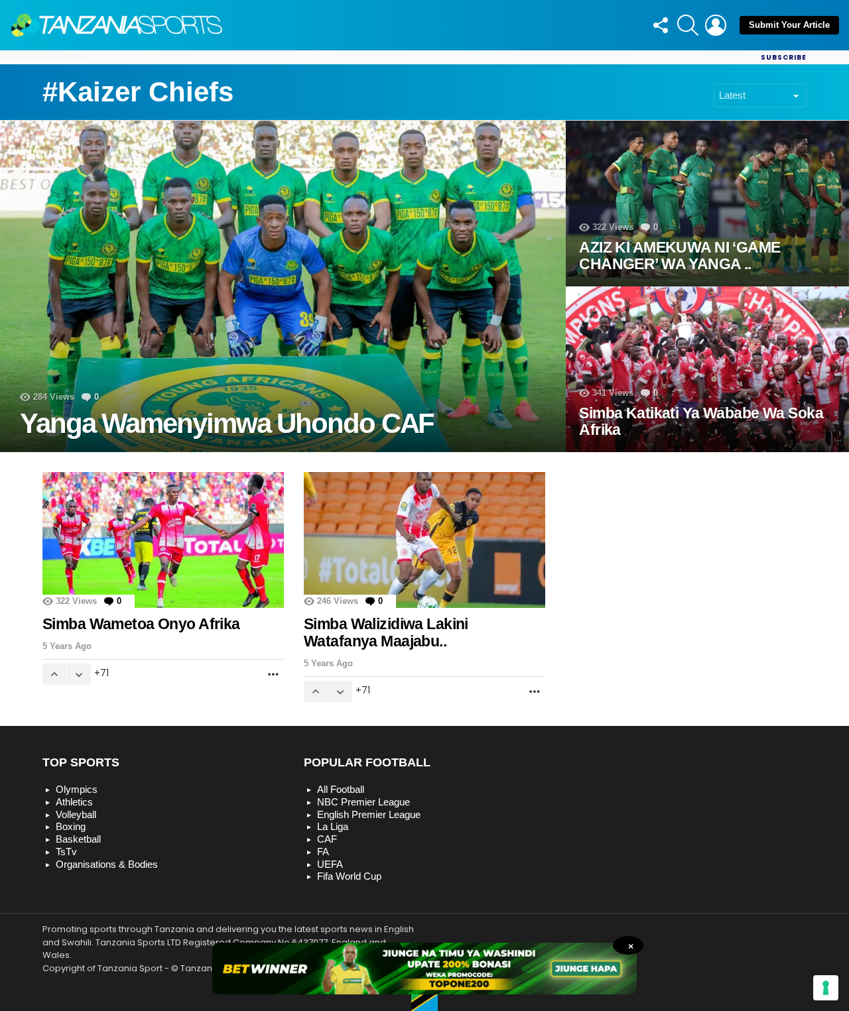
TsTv (66, 851)
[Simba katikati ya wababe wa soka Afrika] (707, 369)
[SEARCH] (687, 25)
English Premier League (369, 814)
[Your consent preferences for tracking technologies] (825, 987)
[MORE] (273, 674)
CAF (327, 839)
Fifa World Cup (349, 876)
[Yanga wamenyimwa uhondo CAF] (283, 286)
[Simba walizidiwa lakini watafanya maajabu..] (424, 540)
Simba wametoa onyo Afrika (141, 623)
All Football (340, 789)
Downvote (79, 674)
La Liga (332, 826)
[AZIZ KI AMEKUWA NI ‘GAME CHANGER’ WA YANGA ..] (707, 203)
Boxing (71, 826)
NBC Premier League (363, 801)
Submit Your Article (789, 25)
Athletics (74, 801)
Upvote (54, 674)
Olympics (77, 789)
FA (323, 851)
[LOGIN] (715, 25)
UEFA (330, 864)
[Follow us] (660, 25)
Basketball (78, 839)
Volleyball (76, 814)
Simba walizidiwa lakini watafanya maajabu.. (386, 632)
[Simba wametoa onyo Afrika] (163, 540)
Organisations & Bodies (107, 864)
